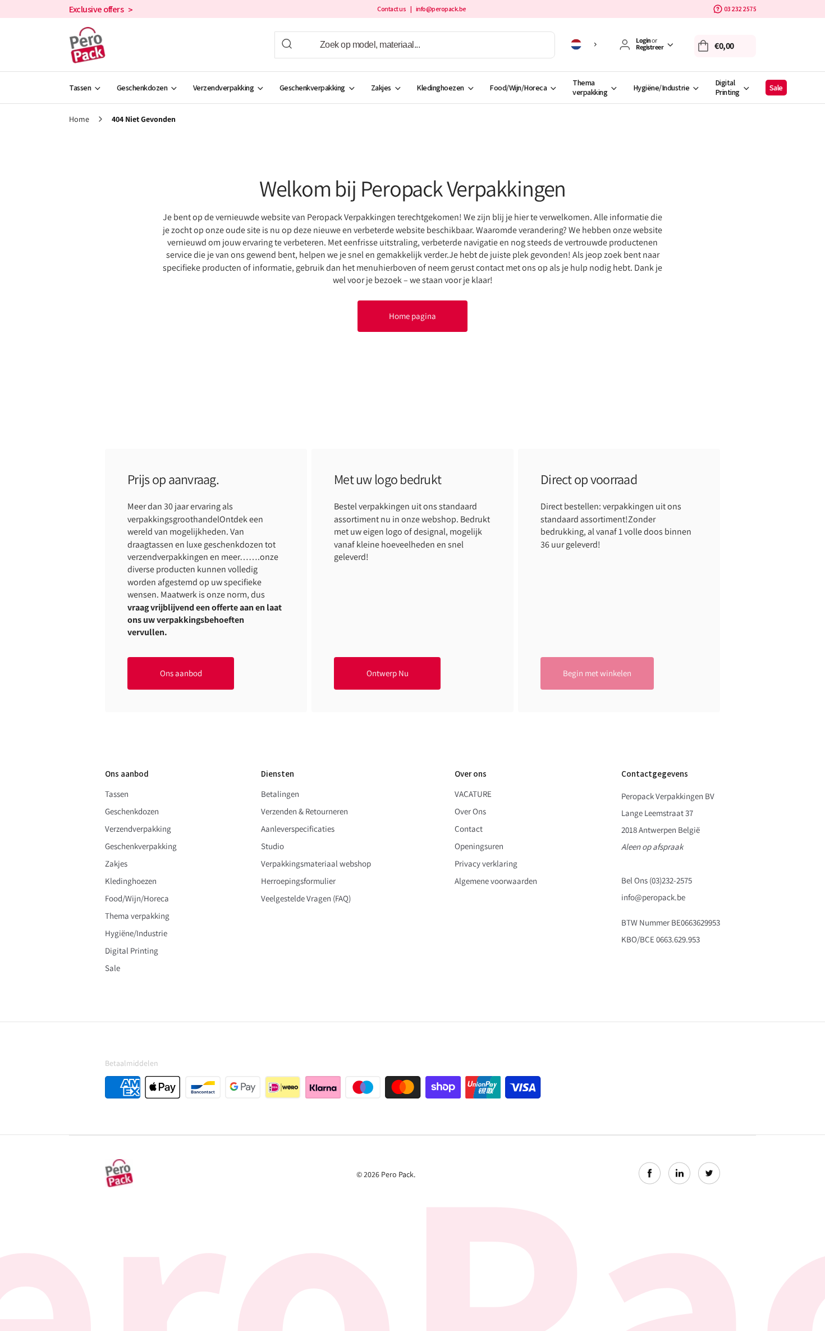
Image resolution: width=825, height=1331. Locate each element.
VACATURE (473, 793)
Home (79, 119)
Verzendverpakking (223, 88)
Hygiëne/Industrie (661, 88)
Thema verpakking (589, 87)
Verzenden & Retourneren (304, 811)
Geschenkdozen (142, 88)
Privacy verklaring (486, 863)
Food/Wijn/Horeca (518, 88)
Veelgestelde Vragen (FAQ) (306, 898)
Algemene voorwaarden (496, 881)
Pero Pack (397, 1174)
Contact (469, 828)
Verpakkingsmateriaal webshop (316, 863)
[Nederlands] (585, 44)
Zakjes (381, 88)
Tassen (80, 88)
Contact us (391, 9)
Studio (272, 846)
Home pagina (412, 316)
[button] (725, 46)
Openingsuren (479, 846)
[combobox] (414, 44)
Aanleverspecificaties (297, 828)
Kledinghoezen (440, 88)
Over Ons (470, 811)
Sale (776, 88)
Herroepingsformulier (298, 881)
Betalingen (280, 793)
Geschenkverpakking (312, 88)
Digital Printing (727, 87)
